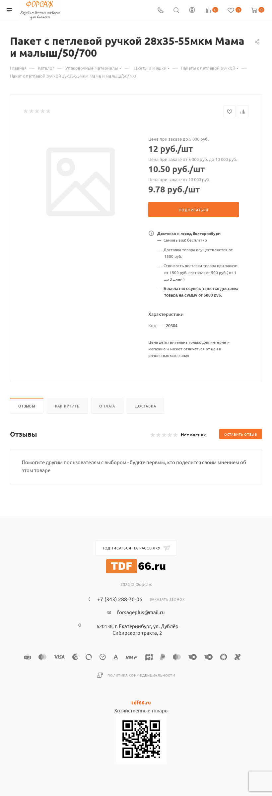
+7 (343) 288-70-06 (119, 599)
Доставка (145, 405)
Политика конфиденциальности (141, 675)
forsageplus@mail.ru (141, 612)
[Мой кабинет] (192, 10)
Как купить (67, 405)
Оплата (107, 405)
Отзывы (26, 405)
